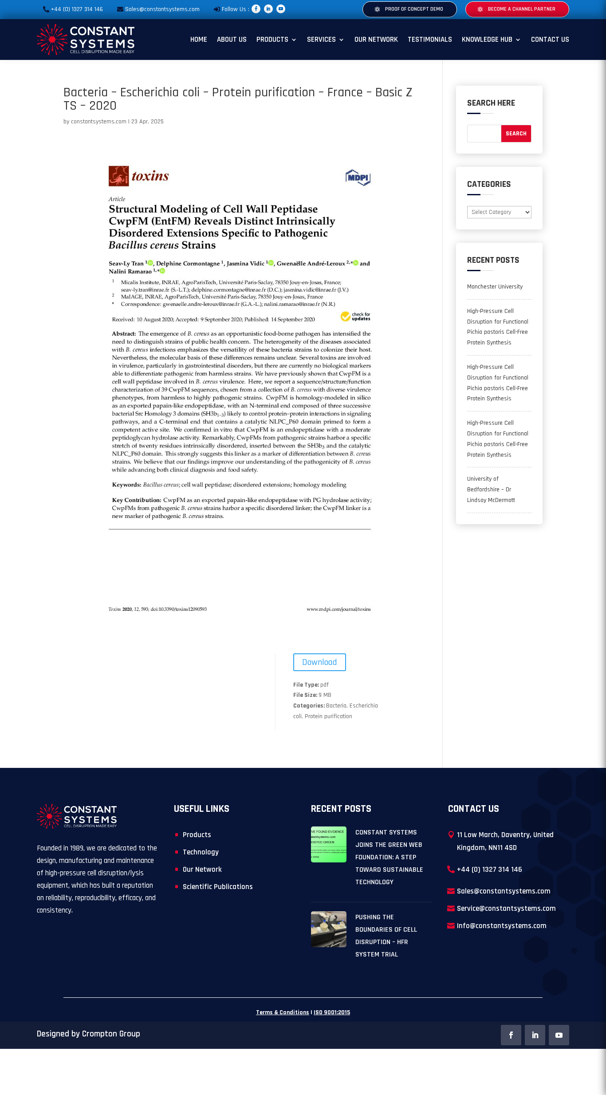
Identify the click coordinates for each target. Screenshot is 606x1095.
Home (198, 39)
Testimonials (430, 39)
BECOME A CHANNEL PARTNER (521, 9)
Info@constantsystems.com (502, 926)
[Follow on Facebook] (256, 8)
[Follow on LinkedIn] (268, 8)
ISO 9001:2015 (332, 1012)
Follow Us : (235, 9)
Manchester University (495, 287)
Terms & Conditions (282, 1012)
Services (321, 39)
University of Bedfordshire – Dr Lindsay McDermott (491, 489)
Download (319, 662)
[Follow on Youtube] (280, 8)
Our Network (376, 39)
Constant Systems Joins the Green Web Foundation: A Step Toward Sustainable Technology (389, 857)
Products (272, 39)
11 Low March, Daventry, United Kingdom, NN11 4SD (505, 841)
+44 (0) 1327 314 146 (77, 9)
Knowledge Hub (487, 39)
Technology (201, 852)
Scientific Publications (218, 887)
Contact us (550, 39)
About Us (232, 39)
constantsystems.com (98, 122)
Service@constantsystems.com (506, 908)
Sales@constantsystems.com (162, 9)
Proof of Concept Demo (414, 9)
